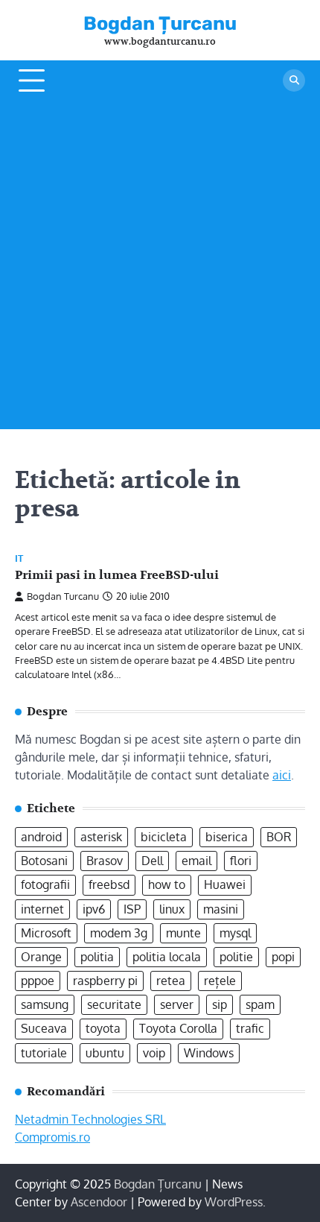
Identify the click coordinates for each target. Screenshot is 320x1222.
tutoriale (44, 1052)
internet (42, 909)
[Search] (294, 80)
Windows (209, 1052)
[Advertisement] (160, 269)
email (196, 860)
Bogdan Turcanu (63, 596)
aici (281, 774)
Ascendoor (99, 1201)
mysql (235, 932)
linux (172, 909)
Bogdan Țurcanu (160, 23)
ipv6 (94, 909)
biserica (226, 836)
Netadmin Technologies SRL (90, 1119)
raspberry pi (105, 980)
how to (166, 884)
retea (170, 980)
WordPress (234, 1201)
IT (19, 558)
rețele (220, 980)
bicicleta (164, 836)
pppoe (37, 980)
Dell (152, 860)
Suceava (44, 1028)
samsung (44, 1004)
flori (241, 860)
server (176, 1004)
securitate (114, 1004)
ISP (132, 909)
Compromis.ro (52, 1137)
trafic (250, 1028)
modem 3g (118, 932)
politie (236, 956)
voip (154, 1052)
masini (220, 909)
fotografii (45, 884)
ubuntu (105, 1052)
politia (97, 956)
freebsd (109, 884)
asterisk (101, 836)
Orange (41, 956)
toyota (103, 1028)
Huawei (225, 884)
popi (283, 956)
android (41, 836)
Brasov (104, 860)
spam (260, 1004)
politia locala (166, 956)
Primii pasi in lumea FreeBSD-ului (117, 575)
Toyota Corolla (178, 1028)
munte (183, 932)
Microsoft (46, 932)
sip (219, 1004)
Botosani (44, 860)
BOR (278, 836)
